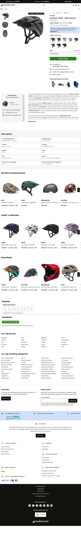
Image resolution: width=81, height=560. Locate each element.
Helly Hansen (24, 344)
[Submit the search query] (79, 9)
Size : (51, 50)
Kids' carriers (24, 378)
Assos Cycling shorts (67, 358)
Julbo (62, 337)
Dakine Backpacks (46, 378)
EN (43, 5)
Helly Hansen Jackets (47, 369)
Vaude (43, 344)
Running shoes (25, 369)
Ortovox (3, 340)
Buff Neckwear (65, 373)
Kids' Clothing (44, 358)
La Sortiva (3, 344)
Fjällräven (43, 337)
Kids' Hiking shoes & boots (28, 373)
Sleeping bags (5, 378)
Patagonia (4, 337)
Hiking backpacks (26, 360)
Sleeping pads (5, 373)
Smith (52, 15)
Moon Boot (24, 342)
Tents (2, 371)
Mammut (43, 346)
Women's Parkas (5, 360)
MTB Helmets (66, 12)
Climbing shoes (25, 371)
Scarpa (43, 342)
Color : (55, 35)
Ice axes (23, 362)
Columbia (44, 340)
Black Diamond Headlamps (48, 373)
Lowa (2, 346)
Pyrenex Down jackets (47, 367)
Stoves (23, 358)
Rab (2, 342)
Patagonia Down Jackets (68, 378)
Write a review (53, 20)
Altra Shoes (64, 371)
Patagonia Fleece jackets (48, 364)
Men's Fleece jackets (6, 369)
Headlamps (4, 375)
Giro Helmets (64, 360)
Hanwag (63, 342)
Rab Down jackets (66, 362)
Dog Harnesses (65, 364)
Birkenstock (64, 344)
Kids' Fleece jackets (46, 360)
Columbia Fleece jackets (48, 371)
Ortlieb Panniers (65, 369)
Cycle (53, 12)
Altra (22, 337)
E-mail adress (45, 397)
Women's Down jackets (7, 358)
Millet (22, 340)
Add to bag (63, 59)
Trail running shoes (26, 367)
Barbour (23, 346)
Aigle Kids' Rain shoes (47, 362)
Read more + (54, 31)
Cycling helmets (25, 375)
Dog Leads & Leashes (67, 367)
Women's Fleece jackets (7, 362)
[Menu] (1, 9)
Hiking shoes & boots (27, 364)
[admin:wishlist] (78, 58)
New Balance (65, 340)
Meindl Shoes (44, 375)
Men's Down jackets (6, 364)
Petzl (62, 346)
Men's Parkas (4, 367)
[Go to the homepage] (51, 13)
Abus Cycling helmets (67, 375)
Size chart (77, 50)
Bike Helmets (59, 12)
